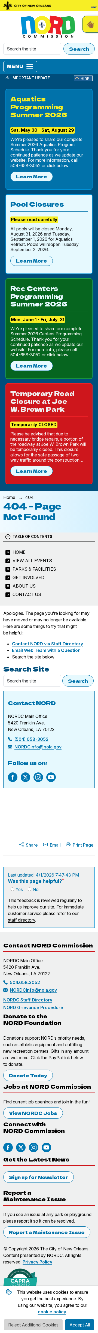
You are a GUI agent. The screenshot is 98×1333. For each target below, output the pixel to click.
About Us (24, 586)
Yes (19, 889)
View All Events (32, 560)
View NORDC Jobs (33, 1113)
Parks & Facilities (34, 569)
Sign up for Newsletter (38, 1177)
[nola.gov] (27, 5)
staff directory (21, 920)
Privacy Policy (37, 1262)
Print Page (83, 845)
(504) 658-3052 (31, 739)
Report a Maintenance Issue (47, 1232)
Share (32, 845)
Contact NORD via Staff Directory (47, 643)
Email (55, 845)
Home (9, 497)
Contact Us (27, 594)
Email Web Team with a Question (46, 650)
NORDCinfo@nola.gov (38, 747)
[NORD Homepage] (49, 27)
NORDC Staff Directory (27, 1000)
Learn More (31, 176)
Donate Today (28, 1075)
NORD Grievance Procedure (33, 1007)
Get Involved (28, 577)
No (36, 889)
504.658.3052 (25, 982)
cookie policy (52, 1311)
